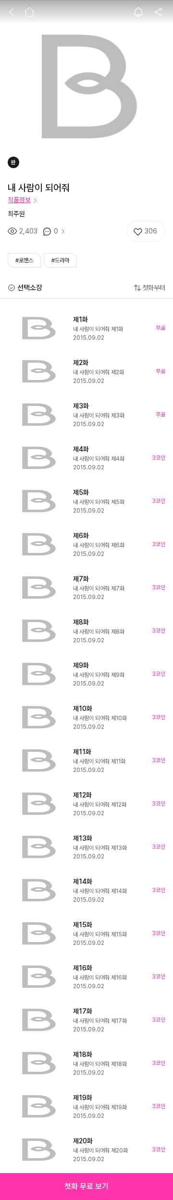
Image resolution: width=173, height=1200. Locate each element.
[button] (86, 1186)
